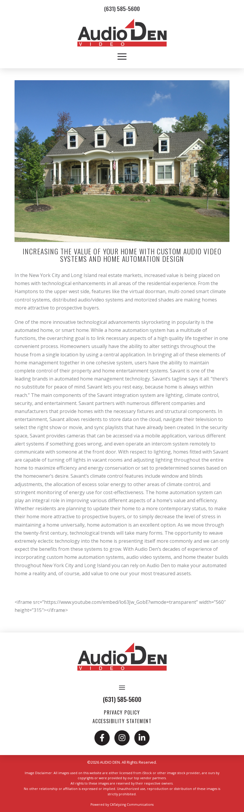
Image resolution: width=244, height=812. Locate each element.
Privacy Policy (122, 712)
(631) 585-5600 (122, 8)
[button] (122, 54)
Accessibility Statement (122, 721)
